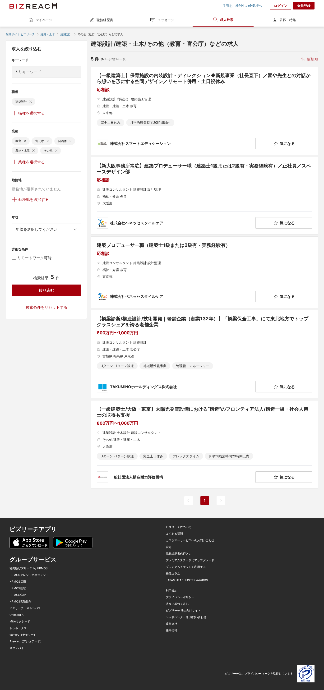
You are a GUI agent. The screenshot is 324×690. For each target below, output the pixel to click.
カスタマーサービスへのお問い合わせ (190, 540)
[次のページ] (221, 500)
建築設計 (66, 34)
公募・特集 (287, 20)
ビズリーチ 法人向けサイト (183, 610)
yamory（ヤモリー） (23, 634)
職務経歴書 (105, 20)
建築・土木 (48, 34)
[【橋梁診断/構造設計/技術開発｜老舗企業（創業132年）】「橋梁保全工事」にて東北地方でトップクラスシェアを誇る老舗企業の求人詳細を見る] (204, 354)
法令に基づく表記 (177, 604)
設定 (168, 547)
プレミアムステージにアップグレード (190, 560)
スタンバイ (16, 648)
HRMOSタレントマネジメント (29, 575)
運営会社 (171, 623)
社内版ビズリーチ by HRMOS (28, 568)
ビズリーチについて (178, 527)
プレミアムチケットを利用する (186, 567)
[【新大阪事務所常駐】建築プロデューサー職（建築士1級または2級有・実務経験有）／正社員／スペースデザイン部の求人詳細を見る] (204, 195)
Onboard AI (16, 614)
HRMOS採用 (17, 581)
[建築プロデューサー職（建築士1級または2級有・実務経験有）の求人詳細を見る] (204, 272)
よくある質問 (174, 533)
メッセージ (165, 20)
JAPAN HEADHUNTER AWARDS (187, 580)
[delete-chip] (30, 102)
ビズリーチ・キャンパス (25, 608)
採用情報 (171, 630)
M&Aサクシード (19, 621)
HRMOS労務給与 (20, 601)
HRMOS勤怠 (17, 588)
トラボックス (18, 628)
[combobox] (46, 229)
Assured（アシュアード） (26, 641)
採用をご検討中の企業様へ (242, 5)
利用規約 (171, 590)
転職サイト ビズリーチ (20, 34)
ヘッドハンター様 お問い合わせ (186, 617)
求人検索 (226, 20)
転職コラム (173, 573)
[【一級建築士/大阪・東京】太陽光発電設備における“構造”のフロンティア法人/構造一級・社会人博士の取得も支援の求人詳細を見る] (204, 444)
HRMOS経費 (17, 594)
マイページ (44, 20)
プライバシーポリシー (180, 597)
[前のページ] (188, 500)
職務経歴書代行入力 (178, 553)
